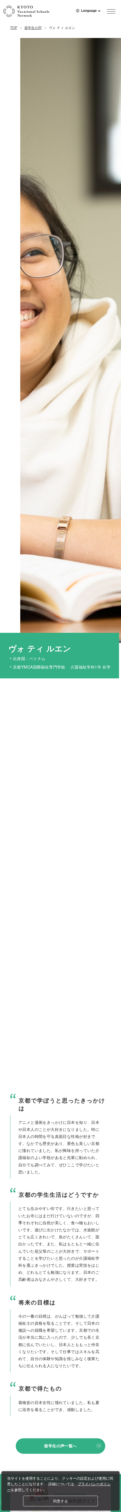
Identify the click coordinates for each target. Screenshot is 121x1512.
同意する (60, 1501)
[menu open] (111, 11)
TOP (13, 27)
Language (91, 12)
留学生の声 (33, 27)
